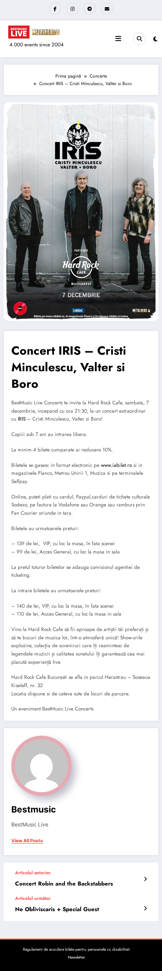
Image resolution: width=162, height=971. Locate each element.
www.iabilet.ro (116, 465)
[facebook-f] (55, 8)
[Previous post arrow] (145, 879)
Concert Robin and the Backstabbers (64, 884)
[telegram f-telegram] (89, 8)
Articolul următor (33, 898)
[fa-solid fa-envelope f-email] (107, 8)
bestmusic (33, 809)
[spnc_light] (155, 39)
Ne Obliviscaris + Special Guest (57, 909)
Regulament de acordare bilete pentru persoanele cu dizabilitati (76, 949)
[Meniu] (118, 39)
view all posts (27, 840)
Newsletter (76, 957)
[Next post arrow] (145, 908)
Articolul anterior (33, 872)
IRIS (22, 418)
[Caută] (139, 39)
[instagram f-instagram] (72, 8)
